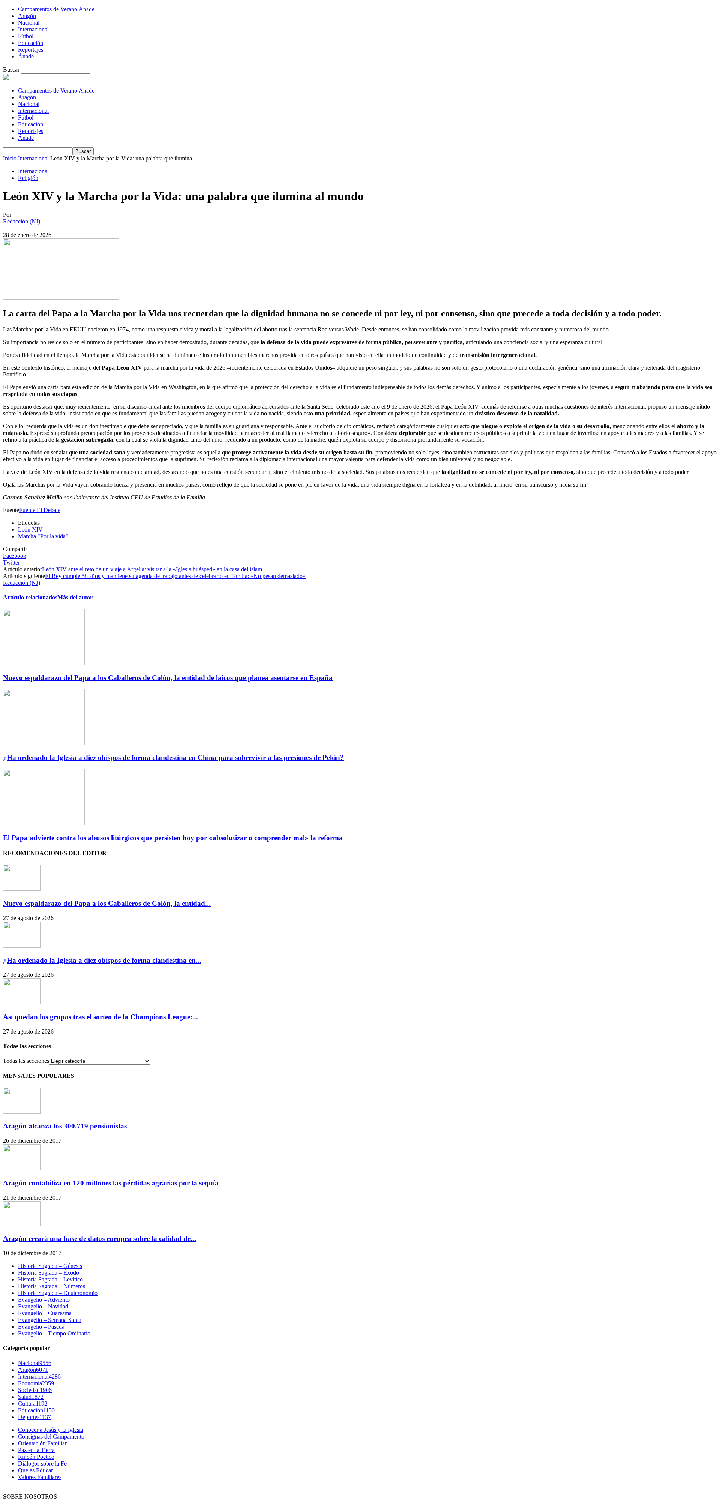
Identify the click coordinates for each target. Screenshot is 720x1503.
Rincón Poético (36, 1457)
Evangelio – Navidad (43, 1306)
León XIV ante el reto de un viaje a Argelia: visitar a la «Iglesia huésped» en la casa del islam (152, 569)
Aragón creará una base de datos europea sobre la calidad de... (99, 1238)
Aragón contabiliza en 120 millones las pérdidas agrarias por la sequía (111, 1183)
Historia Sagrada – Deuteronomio (58, 1293)
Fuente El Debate (39, 510)
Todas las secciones (26, 1061)
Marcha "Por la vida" (43, 536)
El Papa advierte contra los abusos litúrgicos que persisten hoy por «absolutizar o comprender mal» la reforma (173, 838)
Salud (31, 1397)
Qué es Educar (35, 1470)
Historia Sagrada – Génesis (50, 1266)
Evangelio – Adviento (44, 1299)
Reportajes (30, 49)
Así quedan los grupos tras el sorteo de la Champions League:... (100, 1017)
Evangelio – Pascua (41, 1326)
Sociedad (35, 1390)
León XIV (30, 529)
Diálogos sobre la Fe (42, 1463)
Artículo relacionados (30, 597)
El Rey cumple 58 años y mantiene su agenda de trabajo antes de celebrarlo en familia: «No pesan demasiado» (175, 576)
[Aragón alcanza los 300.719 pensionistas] (21, 1112)
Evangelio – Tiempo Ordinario (54, 1333)
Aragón (27, 16)
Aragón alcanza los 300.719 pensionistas (65, 1126)
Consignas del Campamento (51, 1436)
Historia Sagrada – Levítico (50, 1279)
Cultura (32, 1403)
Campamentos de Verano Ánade (56, 9)
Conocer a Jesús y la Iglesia (50, 1430)
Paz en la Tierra (36, 1450)
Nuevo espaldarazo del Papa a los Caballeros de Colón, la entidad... (107, 903)
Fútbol (25, 36)
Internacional (33, 29)
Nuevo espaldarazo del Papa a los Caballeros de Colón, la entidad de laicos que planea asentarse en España (168, 678)
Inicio (9, 158)
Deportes (34, 1417)
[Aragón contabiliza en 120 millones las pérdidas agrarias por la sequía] (21, 1168)
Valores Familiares (40, 1477)
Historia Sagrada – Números (51, 1286)
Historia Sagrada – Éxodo (48, 1272)
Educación (30, 43)
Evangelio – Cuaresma (45, 1313)
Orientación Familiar (42, 1443)
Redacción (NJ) (21, 221)
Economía (36, 1383)
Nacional (28, 22)
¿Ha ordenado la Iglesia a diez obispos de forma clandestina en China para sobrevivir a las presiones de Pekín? (173, 757)
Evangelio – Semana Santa (49, 1320)
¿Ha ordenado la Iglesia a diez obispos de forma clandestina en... (102, 960)
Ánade (26, 56)
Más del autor (75, 597)
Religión (28, 178)
